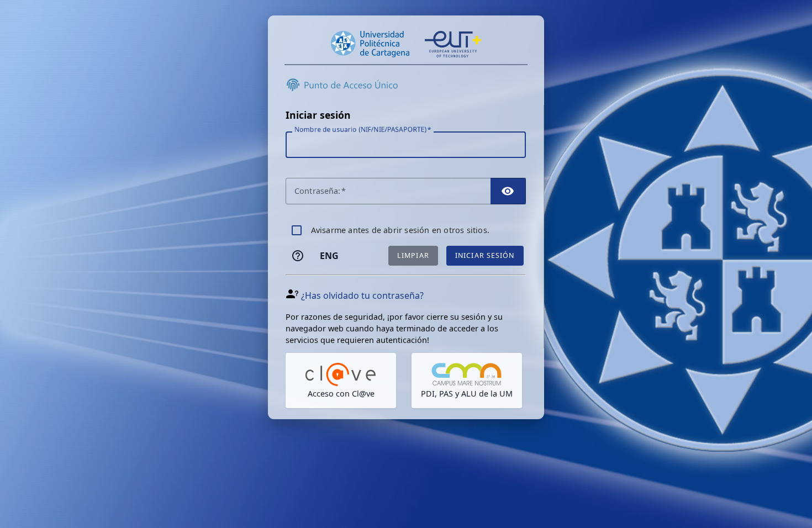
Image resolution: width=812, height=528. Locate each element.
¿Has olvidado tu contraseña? (362, 295)
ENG (329, 256)
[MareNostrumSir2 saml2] (467, 380)
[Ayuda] (298, 256)
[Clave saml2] (341, 380)
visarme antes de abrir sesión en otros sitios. (400, 230)
